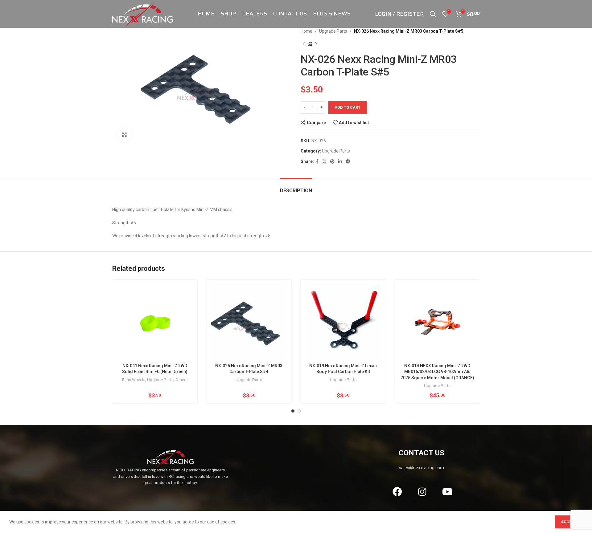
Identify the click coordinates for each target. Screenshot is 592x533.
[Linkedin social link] (340, 161)
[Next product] (316, 44)
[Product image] (437, 322)
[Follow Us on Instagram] (422, 491)
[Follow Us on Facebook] (397, 491)
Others (181, 379)
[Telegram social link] (348, 161)
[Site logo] (142, 13)
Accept (569, 521)
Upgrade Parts (333, 31)
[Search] (433, 14)
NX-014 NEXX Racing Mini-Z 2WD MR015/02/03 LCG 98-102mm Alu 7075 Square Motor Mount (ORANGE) (437, 371)
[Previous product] (304, 44)
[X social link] (324, 161)
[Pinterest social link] (332, 161)
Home (306, 31)
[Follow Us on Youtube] (447, 491)
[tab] (296, 187)
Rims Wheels (133, 379)
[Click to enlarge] (124, 134)
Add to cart (347, 107)
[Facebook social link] (317, 161)
